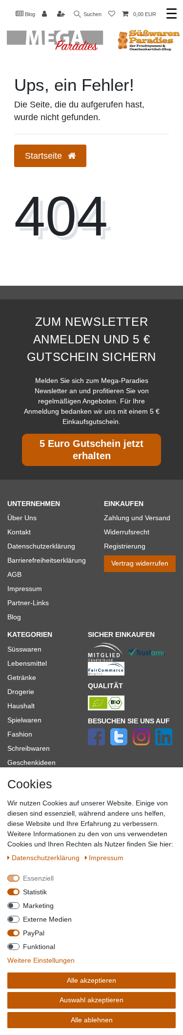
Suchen (92, 14)
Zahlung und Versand (137, 518)
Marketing (38, 905)
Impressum (24, 588)
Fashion (19, 734)
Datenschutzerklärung (41, 546)
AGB (14, 574)
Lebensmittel (27, 663)
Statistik (35, 892)
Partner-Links (28, 603)
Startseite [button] (44, 156)
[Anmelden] (45, 14)
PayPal (33, 933)
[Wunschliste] (112, 14)
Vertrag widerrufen (139, 563)
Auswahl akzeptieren (91, 1000)
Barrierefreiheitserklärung (46, 560)
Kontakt (19, 532)
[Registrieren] (62, 14)
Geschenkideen (31, 762)
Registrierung (124, 546)
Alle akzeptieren (91, 980)
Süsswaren (24, 649)
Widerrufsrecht (126, 532)
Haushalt (21, 706)
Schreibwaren (28, 748)
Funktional (39, 947)
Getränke (21, 677)
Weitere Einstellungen (41, 960)
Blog (29, 14)
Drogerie (20, 692)
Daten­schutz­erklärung (46, 858)
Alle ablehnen (92, 1020)
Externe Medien (47, 919)
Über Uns (22, 518)
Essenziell (38, 878)
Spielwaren (24, 720)
